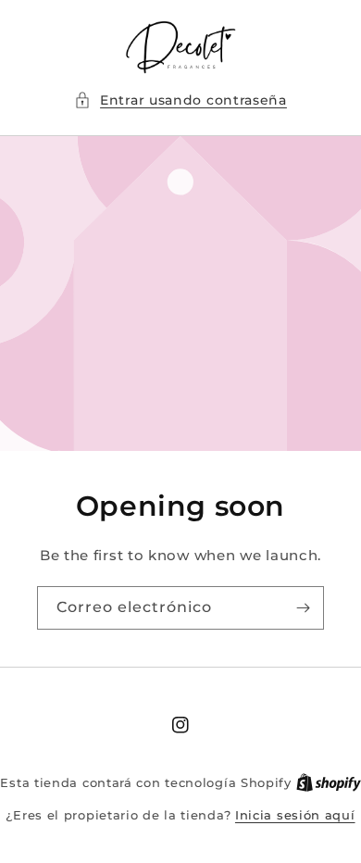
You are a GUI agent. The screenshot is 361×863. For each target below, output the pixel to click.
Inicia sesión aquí (295, 814)
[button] (180, 100)
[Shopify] (328, 782)
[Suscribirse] (302, 608)
